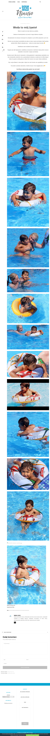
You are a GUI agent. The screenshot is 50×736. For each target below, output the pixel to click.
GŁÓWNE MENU (23, 23)
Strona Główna (11, 1)
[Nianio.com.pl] (25, 11)
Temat (25, 702)
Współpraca (24, 1)
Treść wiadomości (25, 707)
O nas (18, 1)
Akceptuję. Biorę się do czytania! (32, 735)
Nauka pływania (11, 673)
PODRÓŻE (28, 23)
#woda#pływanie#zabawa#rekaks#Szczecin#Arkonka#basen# (19, 610)
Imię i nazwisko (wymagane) (25, 691)
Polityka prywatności (8, 703)
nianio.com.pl (17, 615)
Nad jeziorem (10, 671)
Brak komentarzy (7, 632)
